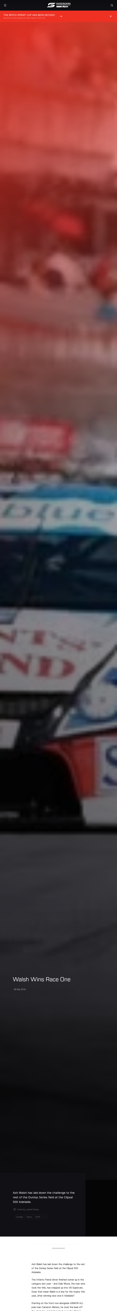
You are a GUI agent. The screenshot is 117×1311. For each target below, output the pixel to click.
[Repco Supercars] (58, 5)
